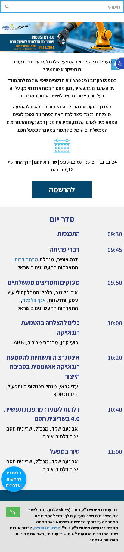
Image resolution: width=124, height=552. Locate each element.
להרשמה (62, 189)
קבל (13, 512)
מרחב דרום (26, 259)
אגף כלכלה (34, 300)
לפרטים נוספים (47, 528)
